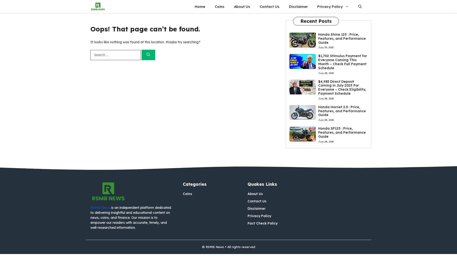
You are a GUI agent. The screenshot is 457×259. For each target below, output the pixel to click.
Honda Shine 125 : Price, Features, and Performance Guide (342, 38)
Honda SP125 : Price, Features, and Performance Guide (342, 132)
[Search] (148, 55)
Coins (219, 6)
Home (200, 6)
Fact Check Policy (263, 223)
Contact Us (269, 6)
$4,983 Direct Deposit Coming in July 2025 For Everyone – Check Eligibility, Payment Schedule (342, 87)
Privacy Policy (330, 6)
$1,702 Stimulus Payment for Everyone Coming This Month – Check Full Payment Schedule (342, 62)
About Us (242, 6)
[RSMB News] (97, 6)
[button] (360, 6)
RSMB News (100, 207)
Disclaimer (298, 6)
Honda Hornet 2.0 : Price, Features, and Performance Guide (342, 111)
